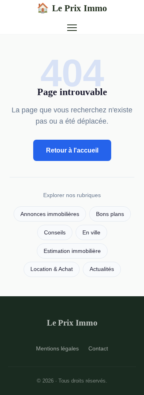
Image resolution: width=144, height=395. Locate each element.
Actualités (102, 269)
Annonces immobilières (49, 214)
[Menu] (72, 27)
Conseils (55, 233)
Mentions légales (57, 348)
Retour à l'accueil (72, 150)
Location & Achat (51, 269)
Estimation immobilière (72, 251)
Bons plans (110, 214)
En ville (91, 233)
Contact (98, 348)
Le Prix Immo (72, 8)
